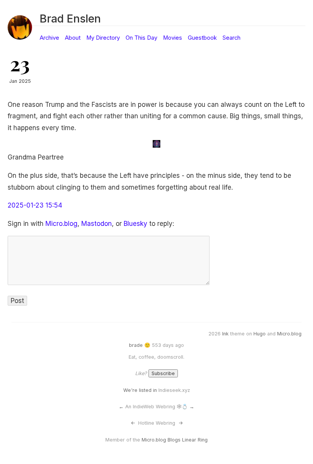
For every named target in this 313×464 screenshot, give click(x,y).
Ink (225, 334)
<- (133, 423)
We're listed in (140, 390)
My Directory (103, 37)
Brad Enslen (70, 18)
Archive (49, 37)
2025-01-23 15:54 (35, 205)
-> (180, 423)
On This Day (141, 37)
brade (136, 345)
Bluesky (135, 223)
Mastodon (96, 223)
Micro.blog (61, 223)
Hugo (259, 334)
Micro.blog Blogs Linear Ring (175, 440)
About (73, 37)
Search (231, 37)
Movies (172, 37)
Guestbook (202, 37)
